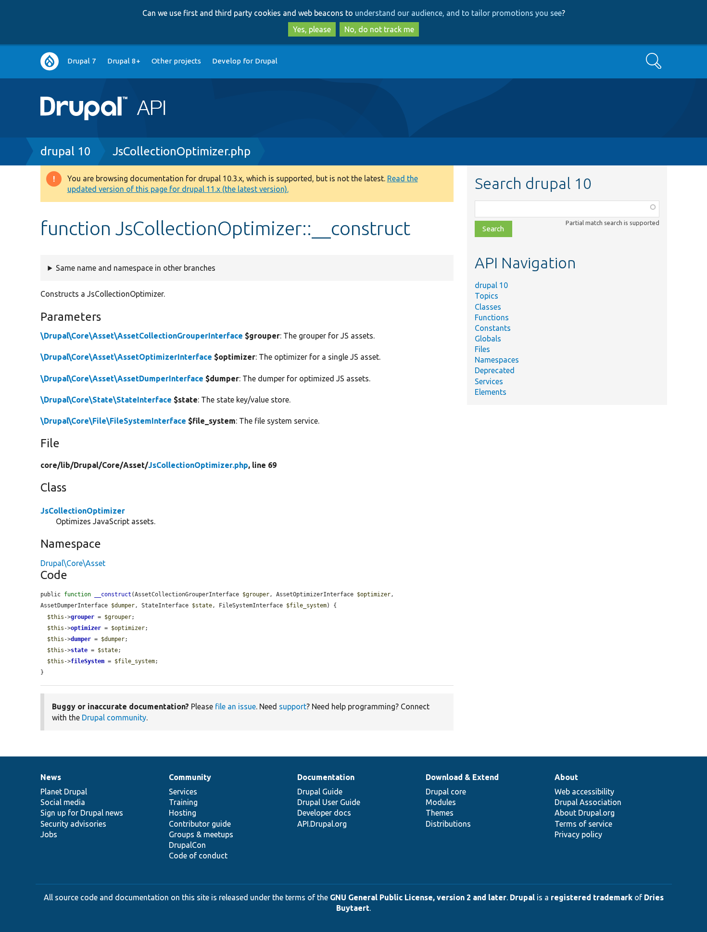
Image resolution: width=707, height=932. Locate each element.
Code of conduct (198, 855)
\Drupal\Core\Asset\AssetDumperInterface (121, 378)
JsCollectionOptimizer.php (182, 151)
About (566, 777)
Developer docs (324, 812)
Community (190, 777)
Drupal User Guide (328, 802)
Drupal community (114, 717)
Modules (441, 802)
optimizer (86, 628)
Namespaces (497, 359)
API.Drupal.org (322, 823)
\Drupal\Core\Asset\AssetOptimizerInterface (126, 357)
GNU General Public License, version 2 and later (418, 897)
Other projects (176, 61)
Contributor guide (200, 823)
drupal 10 (65, 151)
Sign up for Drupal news (81, 812)
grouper (82, 617)
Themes (440, 812)
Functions (492, 317)
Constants (493, 328)
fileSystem (87, 661)
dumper (81, 639)
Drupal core (446, 791)
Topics (486, 295)
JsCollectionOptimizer (82, 510)
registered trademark (591, 897)
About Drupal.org (585, 812)
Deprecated (495, 370)
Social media (62, 802)
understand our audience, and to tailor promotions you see (458, 13)
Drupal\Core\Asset (72, 563)
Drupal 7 (81, 61)
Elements (490, 392)
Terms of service (583, 823)
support (292, 706)
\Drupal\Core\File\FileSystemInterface (113, 420)
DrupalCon (187, 845)
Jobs (48, 834)
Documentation (325, 777)
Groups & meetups (201, 834)
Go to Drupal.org (49, 61)
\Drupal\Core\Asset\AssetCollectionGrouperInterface (141, 335)
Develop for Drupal (245, 61)
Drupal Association (588, 802)
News (50, 777)
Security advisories (73, 823)
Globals (488, 338)
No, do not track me (379, 29)
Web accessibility (584, 791)
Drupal (522, 897)
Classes (488, 306)
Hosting (182, 812)
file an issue (235, 706)
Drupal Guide (319, 791)
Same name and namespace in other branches (135, 268)
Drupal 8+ (123, 61)
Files (482, 349)
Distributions (448, 823)
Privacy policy (578, 834)
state (79, 650)
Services (489, 381)
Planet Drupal (63, 791)
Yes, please (312, 29)
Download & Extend (462, 777)
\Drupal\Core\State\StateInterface (106, 399)
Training (183, 802)
